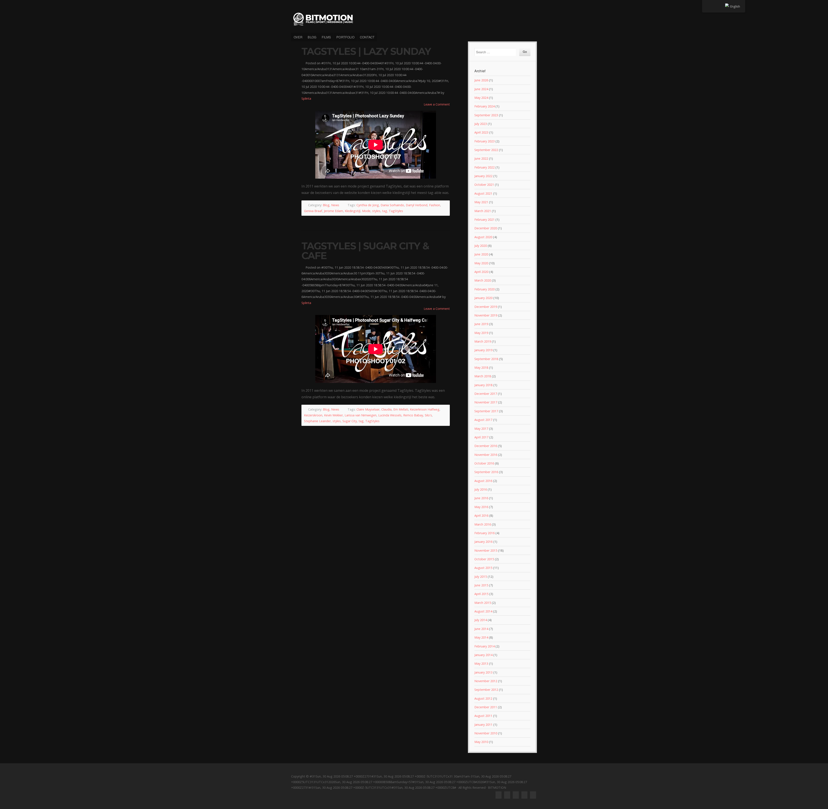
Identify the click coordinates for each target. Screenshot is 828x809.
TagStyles (396, 211)
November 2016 (485, 455)
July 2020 (480, 246)
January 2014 (483, 655)
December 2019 (485, 307)
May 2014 (481, 637)
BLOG (312, 37)
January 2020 (483, 298)
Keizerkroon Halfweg (424, 409)
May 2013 (481, 663)
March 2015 (482, 603)
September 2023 (486, 115)
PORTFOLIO (345, 37)
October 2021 (484, 185)
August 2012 (483, 698)
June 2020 (481, 254)
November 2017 (485, 402)
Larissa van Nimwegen (360, 415)
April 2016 (481, 515)
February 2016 (484, 533)
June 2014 (481, 629)
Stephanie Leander (317, 421)
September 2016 (486, 472)
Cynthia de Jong (367, 205)
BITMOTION (414, 19)
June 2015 (481, 585)
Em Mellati (400, 409)
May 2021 (481, 202)
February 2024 (484, 106)
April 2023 (481, 132)
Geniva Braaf (313, 211)
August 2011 (483, 716)
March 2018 (482, 376)
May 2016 (481, 507)
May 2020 (481, 263)
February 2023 (484, 141)
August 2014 (483, 611)
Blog (326, 205)
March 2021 (482, 211)
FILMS (326, 37)
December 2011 (485, 707)
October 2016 (484, 463)
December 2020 (485, 228)
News (335, 205)
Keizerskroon (313, 415)
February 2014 (484, 646)
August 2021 (483, 193)
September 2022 (486, 150)
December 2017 (485, 394)
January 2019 (483, 350)
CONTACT (367, 37)
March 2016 (482, 524)
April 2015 (481, 594)
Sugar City (349, 421)
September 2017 (486, 411)
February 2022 (484, 167)
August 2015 (483, 568)
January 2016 (483, 542)
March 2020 (482, 280)
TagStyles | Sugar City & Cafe (365, 250)
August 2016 (483, 481)
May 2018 (481, 367)
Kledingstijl (352, 211)
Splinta (306, 98)
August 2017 (483, 420)
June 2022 (481, 158)
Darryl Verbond (416, 205)
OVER (298, 37)
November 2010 (485, 733)
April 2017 (481, 437)
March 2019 (482, 341)
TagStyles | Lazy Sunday (366, 51)
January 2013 (483, 672)
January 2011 (483, 724)
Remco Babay (413, 415)
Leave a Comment (437, 104)
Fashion (434, 205)
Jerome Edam (333, 211)
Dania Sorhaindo (392, 205)
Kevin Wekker (333, 415)
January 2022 (483, 176)
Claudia (386, 409)
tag (384, 211)
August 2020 (483, 237)
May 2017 (481, 429)
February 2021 (484, 219)
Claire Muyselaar (368, 409)
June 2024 (481, 89)
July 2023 (480, 124)
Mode (366, 211)
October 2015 (484, 559)
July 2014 (480, 620)
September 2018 (486, 359)
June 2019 (481, 324)
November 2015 (485, 550)
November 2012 (485, 681)
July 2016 (480, 489)
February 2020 (484, 289)
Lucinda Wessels (389, 415)
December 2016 (485, 446)
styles (376, 211)
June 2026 (481, 80)
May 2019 (481, 333)
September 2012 (486, 690)
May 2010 (481, 742)
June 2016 (481, 498)
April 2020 (481, 272)
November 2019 (485, 315)
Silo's (428, 415)
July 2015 (480, 576)
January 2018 (483, 385)
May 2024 (481, 98)
